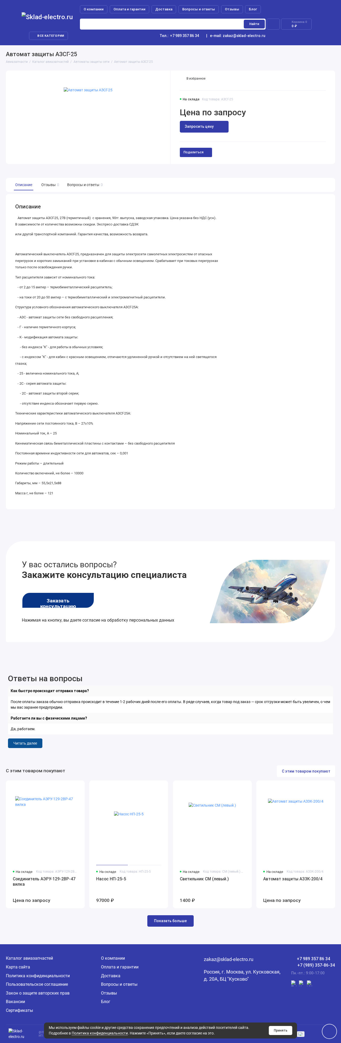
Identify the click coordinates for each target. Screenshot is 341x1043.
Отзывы (232, 9)
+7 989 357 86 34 (179, 36)
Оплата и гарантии (129, 9)
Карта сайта (18, 967)
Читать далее (25, 743)
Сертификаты (19, 1010)
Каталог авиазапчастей (29, 958)
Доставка (163, 9)
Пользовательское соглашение (37, 984)
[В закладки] (78, 787)
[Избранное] (273, 24)
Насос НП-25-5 (111, 878)
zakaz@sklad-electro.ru (244, 36)
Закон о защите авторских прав (38, 993)
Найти (254, 24)
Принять (280, 1030)
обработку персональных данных (140, 620)
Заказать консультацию (58, 603)
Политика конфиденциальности (100, 1033)
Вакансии (15, 1001)
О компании (94, 9)
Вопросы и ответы (198, 9)
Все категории (50, 36)
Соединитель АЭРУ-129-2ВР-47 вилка (44, 881)
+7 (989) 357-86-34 (316, 965)
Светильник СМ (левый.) (204, 878)
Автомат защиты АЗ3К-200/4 (292, 878)
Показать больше (170, 921)
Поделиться (194, 152)
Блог (253, 9)
